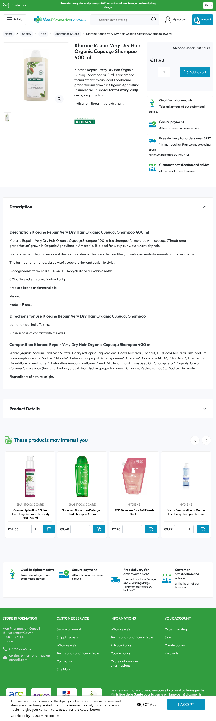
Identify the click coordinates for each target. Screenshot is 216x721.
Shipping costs (67, 637)
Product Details (24, 408)
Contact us (19, 5)
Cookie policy (121, 653)
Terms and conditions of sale (78, 653)
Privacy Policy (121, 645)
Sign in (169, 637)
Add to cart (195, 72)
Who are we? (66, 645)
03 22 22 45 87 (20, 649)
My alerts (171, 653)
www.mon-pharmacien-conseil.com (148, 690)
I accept (186, 704)
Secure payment (69, 629)
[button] (176, 19)
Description (20, 206)
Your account (178, 618)
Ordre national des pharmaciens (125, 663)
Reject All (146, 704)
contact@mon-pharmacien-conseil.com (30, 657)
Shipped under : (184, 48)
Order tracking (176, 629)
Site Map (63, 669)
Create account (176, 645)
